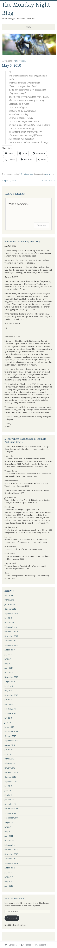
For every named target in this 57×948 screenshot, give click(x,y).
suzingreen (20, 61)
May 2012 (8, 795)
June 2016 (9, 686)
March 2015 (9, 704)
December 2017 (11, 631)
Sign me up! (12, 918)
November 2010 (11, 854)
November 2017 (11, 636)
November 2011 (11, 809)
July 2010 (8, 872)
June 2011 (9, 827)
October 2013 (10, 736)
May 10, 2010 (48, 180)
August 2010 (10, 868)
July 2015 (8, 700)
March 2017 (9, 672)
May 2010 (8, 881)
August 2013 (10, 745)
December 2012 (11, 772)
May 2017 (8, 663)
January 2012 (10, 799)
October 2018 (10, 609)
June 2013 (9, 754)
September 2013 (11, 740)
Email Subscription (14, 898)
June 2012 (9, 790)
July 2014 (8, 718)
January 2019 (10, 604)
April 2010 (9, 886)
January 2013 (10, 768)
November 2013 (11, 731)
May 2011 (8, 831)
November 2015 (11, 695)
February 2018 (11, 627)
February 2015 (11, 709)
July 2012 (8, 786)
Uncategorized (27, 174)
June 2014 (9, 722)
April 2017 (9, 668)
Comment (41, 225)
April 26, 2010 (8, 180)
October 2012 (10, 777)
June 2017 (9, 659)
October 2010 (10, 858)
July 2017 (8, 654)
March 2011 (9, 840)
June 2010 (9, 877)
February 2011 (11, 845)
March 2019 (9, 600)
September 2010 (11, 863)
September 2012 (11, 781)
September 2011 (11, 818)
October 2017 (10, 640)
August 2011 (10, 822)
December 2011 (11, 804)
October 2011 (10, 813)
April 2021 (9, 595)
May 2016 (8, 690)
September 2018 (11, 613)
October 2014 (10, 713)
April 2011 (9, 836)
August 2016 (10, 681)
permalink (49, 174)
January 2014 (10, 727)
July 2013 (8, 749)
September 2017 (11, 645)
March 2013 (9, 759)
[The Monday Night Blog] (29, 54)
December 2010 (11, 849)
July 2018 (8, 618)
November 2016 (11, 677)
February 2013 (11, 763)
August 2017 (10, 650)
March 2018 (9, 622)
